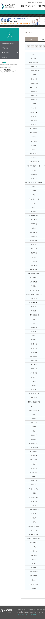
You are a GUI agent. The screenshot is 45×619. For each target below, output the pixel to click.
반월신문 (33, 116)
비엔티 (34, 476)
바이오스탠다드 (33, 83)
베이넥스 (33, 190)
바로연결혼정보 (33, 62)
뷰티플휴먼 (34, 344)
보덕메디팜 (34, 224)
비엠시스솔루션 (33, 489)
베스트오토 (34, 178)
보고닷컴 (33, 211)
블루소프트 (34, 398)
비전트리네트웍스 (34, 509)
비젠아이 (33, 513)
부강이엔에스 (33, 277)
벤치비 (34, 203)
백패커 (34, 137)
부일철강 (33, 311)
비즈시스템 (34, 530)
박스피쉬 (33, 108)
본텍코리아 (34, 265)
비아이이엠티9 (34, 447)
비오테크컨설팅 (33, 497)
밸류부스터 (34, 141)
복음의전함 (34, 253)
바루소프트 (34, 66)
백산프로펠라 (33, 133)
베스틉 (34, 186)
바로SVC (33, 58)
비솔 (33, 431)
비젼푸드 (33, 522)
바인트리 (33, 104)
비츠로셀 (33, 547)
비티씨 (34, 563)
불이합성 (33, 331)
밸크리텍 (33, 145)
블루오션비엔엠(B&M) (34, 402)
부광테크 (33, 286)
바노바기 (33, 54)
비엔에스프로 (33, 472)
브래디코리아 (33, 352)
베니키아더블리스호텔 (33, 166)
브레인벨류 (34, 364)
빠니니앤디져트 (33, 584)
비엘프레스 (34, 484)
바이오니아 (34, 79)
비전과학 (33, 505)
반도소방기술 (33, 112)
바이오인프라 (33, 87)
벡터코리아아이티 (34, 199)
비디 (33, 414)
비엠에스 (33, 493)
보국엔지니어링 (33, 215)
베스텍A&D (34, 174)
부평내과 (33, 319)
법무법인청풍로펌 (34, 162)
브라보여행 (34, 348)
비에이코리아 (33, 464)
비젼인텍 (33, 518)
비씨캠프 (33, 439)
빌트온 (34, 580)
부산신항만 (34, 298)
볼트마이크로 (33, 269)
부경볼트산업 (33, 282)
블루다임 (33, 389)
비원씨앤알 (34, 501)
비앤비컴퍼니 (33, 451)
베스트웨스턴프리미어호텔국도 (33, 182)
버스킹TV (33, 149)
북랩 (33, 323)
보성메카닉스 (33, 240)
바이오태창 (34, 91)
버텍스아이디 (33, 153)
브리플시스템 (33, 373)
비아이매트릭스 (33, 443)
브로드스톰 (34, 369)
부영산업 (33, 306)
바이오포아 (34, 95)
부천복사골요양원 (34, 315)
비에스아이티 (33, 460)
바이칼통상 (34, 99)
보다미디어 (34, 219)
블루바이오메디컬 (34, 393)
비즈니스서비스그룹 (33, 526)
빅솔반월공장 (33, 571)
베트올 (34, 195)
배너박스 (33, 124)
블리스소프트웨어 (34, 410)
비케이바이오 (33, 551)
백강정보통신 (33, 128)
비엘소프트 (34, 480)
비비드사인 (34, 422)
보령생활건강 (33, 232)
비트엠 (34, 559)
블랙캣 (34, 385)
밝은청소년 (34, 120)
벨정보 (34, 207)
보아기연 (33, 244)
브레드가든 (34, 360)
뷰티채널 (33, 340)
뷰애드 (34, 335)
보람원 (34, 228)
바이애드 (33, 75)
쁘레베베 (33, 588)
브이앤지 (33, 377)
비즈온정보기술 (33, 534)
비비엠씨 (33, 427)
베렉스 (34, 170)
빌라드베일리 (33, 576)
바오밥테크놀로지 (34, 70)
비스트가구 (34, 435)
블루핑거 (33, 406)
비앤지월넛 (34, 455)
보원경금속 (34, 248)
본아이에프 (34, 261)
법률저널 (33, 157)
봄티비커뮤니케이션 (33, 273)
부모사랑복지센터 (34, 290)
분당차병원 (34, 327)
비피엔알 (33, 567)
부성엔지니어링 (33, 302)
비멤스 (34, 418)
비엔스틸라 (34, 468)
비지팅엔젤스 (33, 542)
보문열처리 (34, 236)
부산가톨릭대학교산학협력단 (34, 294)
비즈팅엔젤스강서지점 (33, 538)
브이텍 (34, 381)
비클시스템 (34, 555)
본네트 (34, 257)
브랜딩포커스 (33, 356)
